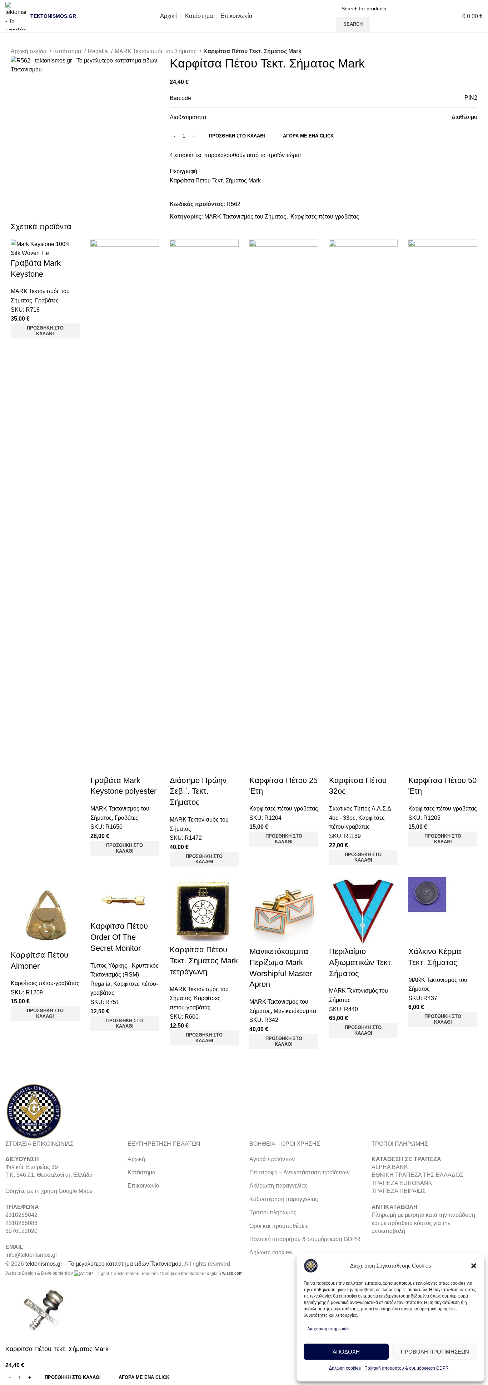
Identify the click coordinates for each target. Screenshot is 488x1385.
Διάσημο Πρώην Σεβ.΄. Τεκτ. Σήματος (198, 791)
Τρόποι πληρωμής (273, 1212)
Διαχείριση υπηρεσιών (328, 1328)
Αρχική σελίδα (29, 51)
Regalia (98, 51)
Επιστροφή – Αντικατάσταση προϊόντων (299, 1172)
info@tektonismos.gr (31, 1255)
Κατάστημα (68, 51)
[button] (473, 1265)
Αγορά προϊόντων (272, 1159)
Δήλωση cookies (345, 1368)
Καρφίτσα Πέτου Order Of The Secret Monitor (119, 937)
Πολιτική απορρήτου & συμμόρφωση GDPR (406, 1368)
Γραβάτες (47, 300)
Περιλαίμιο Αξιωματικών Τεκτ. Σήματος (361, 962)
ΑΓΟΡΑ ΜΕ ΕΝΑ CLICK (308, 136)
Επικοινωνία (143, 1186)
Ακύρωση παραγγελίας (278, 1186)
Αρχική (136, 1159)
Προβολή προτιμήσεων (435, 1352)
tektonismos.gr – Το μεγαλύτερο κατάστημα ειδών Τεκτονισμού (103, 1264)
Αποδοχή (346, 1352)
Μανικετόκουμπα (295, 1011)
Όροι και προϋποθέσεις (279, 1226)
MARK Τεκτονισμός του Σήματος (156, 51)
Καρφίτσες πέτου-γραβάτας (324, 217)
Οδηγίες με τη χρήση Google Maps (49, 1191)
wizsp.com (232, 1273)
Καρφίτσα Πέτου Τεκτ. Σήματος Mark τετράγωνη (204, 960)
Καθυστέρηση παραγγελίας (283, 1199)
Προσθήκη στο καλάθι (237, 136)
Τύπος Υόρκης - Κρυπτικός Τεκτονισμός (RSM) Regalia (124, 975)
